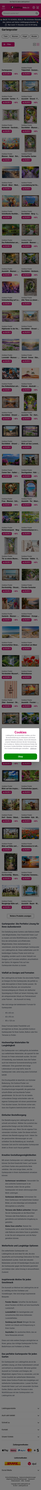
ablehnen (33, 748)
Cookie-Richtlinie (16, 746)
